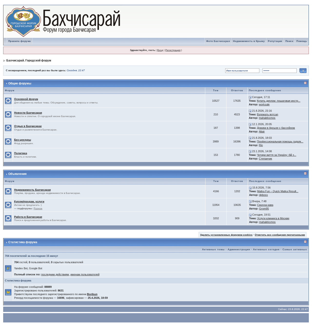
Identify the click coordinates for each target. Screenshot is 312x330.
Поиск (289, 41)
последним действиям (55, 274)
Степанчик (265, 158)
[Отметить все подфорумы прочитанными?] (8, 204)
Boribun (92, 294)
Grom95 (264, 208)
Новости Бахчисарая (28, 112)
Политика (20, 153)
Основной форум (26, 99)
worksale (264, 104)
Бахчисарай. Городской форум (28, 60)
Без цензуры (22, 139)
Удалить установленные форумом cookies (226, 234)
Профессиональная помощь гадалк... (280, 141)
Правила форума (19, 41)
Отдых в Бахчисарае (28, 126)
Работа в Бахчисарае (28, 216)
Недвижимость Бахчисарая (32, 189)
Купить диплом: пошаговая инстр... (278, 100)
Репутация (275, 41)
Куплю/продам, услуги (29, 201)
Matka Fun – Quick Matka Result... (277, 191)
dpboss (263, 194)
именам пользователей (84, 274)
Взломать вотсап (267, 114)
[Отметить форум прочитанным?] (8, 100)
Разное (38, 208)
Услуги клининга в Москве (273, 218)
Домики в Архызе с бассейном (276, 127)
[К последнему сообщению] (250, 97)
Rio (261, 145)
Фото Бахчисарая (218, 41)
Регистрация (172, 50)
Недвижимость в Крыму (249, 41)
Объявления (17, 174)
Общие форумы (19, 83)
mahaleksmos (267, 117)
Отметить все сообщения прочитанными (280, 234)
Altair (262, 131)
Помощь (301, 41)
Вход (160, 50)
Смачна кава (265, 204)
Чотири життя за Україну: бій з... (276, 154)
